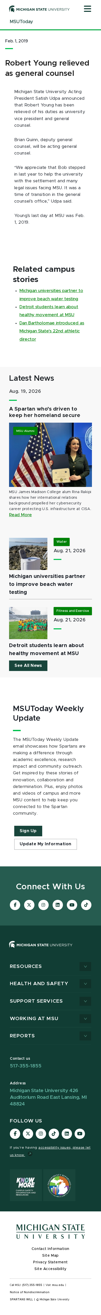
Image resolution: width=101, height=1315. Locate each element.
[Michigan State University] (39, 9)
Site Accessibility (50, 1269)
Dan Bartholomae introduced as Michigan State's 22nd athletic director (51, 331)
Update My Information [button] (45, 844)
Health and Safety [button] (39, 983)
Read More (20, 515)
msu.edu (58, 1285)
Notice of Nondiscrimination (29, 1292)
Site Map (50, 1255)
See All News (28, 666)
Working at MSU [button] (34, 1018)
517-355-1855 (25, 1066)
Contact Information (50, 1249)
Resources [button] (26, 966)
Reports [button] (22, 1035)
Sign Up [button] (28, 831)
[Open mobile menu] (87, 9)
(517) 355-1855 (32, 1285)
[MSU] (41, 949)
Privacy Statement (50, 1262)
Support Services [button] (36, 1001)
